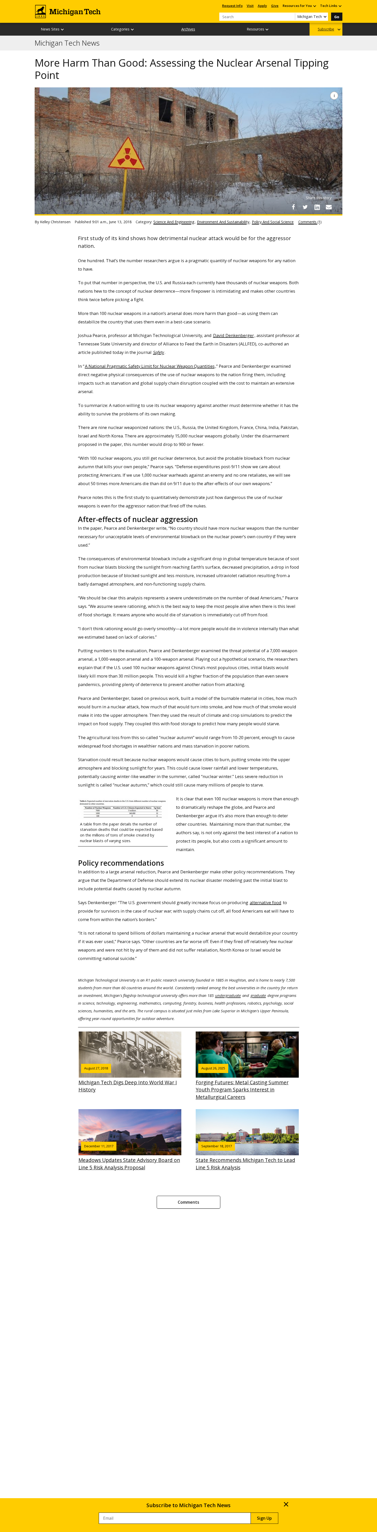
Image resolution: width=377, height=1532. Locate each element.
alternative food (265, 902)
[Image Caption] (334, 95)
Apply (262, 5)
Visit (250, 5)
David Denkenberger (233, 335)
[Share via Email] (329, 207)
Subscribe (326, 29)
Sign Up (264, 1518)
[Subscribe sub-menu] (339, 29)
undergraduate (228, 995)
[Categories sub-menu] (133, 29)
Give (275, 5)
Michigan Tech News (67, 43)
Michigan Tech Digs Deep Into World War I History (127, 1079)
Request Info (232, 5)
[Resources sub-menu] (267, 29)
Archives (188, 29)
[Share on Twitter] (305, 207)
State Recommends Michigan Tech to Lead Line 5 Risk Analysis (245, 1157)
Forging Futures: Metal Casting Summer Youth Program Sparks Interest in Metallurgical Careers (242, 1083)
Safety (158, 352)
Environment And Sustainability (223, 221)
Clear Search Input (291, 17)
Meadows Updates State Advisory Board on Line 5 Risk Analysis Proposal (129, 1157)
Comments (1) (310, 221)
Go (336, 16)
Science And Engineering (173, 221)
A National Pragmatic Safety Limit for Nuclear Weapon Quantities (150, 366)
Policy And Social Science (273, 221)
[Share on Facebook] (293, 207)
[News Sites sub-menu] (63, 29)
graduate (258, 995)
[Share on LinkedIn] (317, 207)
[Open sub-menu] (314, 6)
